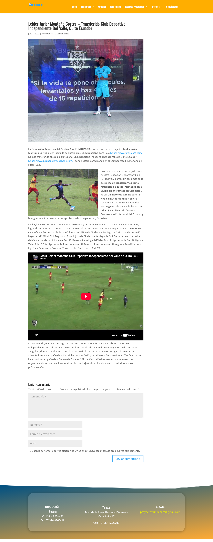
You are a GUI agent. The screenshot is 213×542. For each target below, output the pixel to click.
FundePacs (86, 7)
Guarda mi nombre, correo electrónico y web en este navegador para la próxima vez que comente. (86, 450)
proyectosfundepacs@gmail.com (160, 512)
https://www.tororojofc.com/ (126, 153)
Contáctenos (172, 7)
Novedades (47, 33)
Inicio (74, 7)
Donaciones (115, 7)
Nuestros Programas (134, 7)
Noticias (102, 7)
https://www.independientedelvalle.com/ (50, 160)
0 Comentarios (62, 33)
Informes (155, 7)
